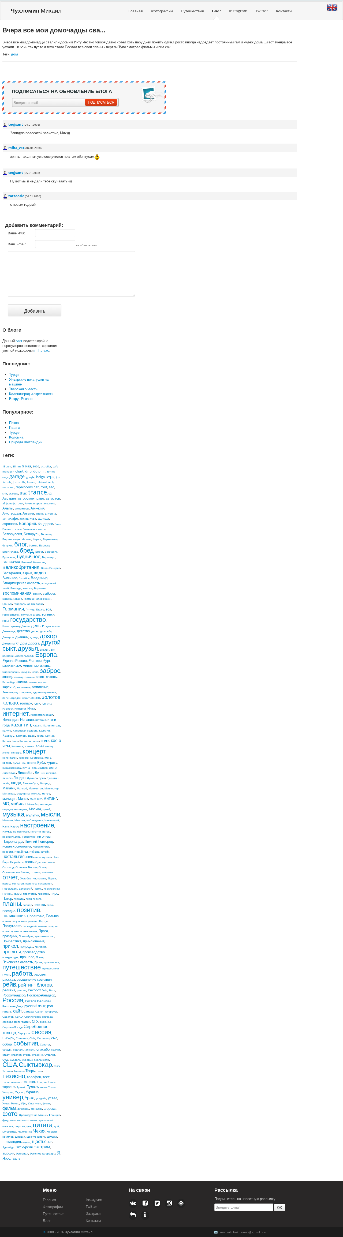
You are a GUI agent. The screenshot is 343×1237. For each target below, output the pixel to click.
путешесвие (51, 962)
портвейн (31, 921)
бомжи (33, 545)
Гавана (14, 427)
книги (45, 740)
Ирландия (10, 719)
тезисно (13, 1075)
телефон (34, 1076)
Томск (51, 1082)
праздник (9, 936)
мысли (50, 813)
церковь (20, 1126)
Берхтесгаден (11, 539)
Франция (54, 1115)
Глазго (40, 609)
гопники (48, 614)
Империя (20, 708)
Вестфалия (11, 573)
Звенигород (10, 692)
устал (52, 1098)
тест (46, 1076)
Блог (216, 10)
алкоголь (49, 503)
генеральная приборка (28, 604)
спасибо (43, 1049)
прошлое (27, 956)
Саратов (7, 1016)
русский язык (35, 1005)
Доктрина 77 (10, 643)
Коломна (16, 437)
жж (18, 665)
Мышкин (7, 820)
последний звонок (34, 926)
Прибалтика (11, 941)
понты (6, 921)
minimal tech (45, 482)
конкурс (16, 752)
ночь (30, 856)
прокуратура (10, 957)
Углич (51, 1087)
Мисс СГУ (36, 799)
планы (11, 903)
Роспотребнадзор (41, 995)
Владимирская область (21, 582)
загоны (29, 677)
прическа (40, 947)
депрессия (52, 626)
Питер (7, 898)
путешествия (50, 968)
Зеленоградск (11, 698)
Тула (31, 1086)
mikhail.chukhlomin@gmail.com (243, 1232)
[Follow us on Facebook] (133, 1203)
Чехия (39, 1131)
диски (35, 631)
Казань (37, 725)
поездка (8, 910)
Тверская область (23, 389)
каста (40, 735)
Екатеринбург (39, 660)
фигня (46, 1103)
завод (7, 676)
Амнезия (37, 508)
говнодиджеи (11, 614)
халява (21, 1120)
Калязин (44, 730)
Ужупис (19, 1092)
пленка (39, 904)
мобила (18, 804)
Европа (46, 654)
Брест (39, 551)
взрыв (27, 573)
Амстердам (11, 513)
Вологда (15, 588)
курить (52, 762)
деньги (37, 625)
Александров (33, 503)
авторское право (30, 498)
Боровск (44, 545)
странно (37, 1054)
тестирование (11, 1082)
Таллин (7, 1071)
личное (7, 778)
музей (46, 809)
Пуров (38, 962)
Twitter (261, 10)
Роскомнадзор (13, 995)
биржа (37, 539)
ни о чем (44, 836)
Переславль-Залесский (17, 888)
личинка (51, 773)
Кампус (8, 735)
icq (48, 476)
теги (39, 1071)
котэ (47, 757)
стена (27, 1054)
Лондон (19, 777)
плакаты (19, 899)
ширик (41, 1136)
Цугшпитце (9, 1131)
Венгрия (54, 568)
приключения (33, 941)
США (9, 1064)
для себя (45, 631)
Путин (6, 974)
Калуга (6, 730)
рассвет (40, 974)
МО (5, 804)
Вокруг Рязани (20, 398)
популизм (18, 921)
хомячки (32, 1120)
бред (27, 550)
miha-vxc (41, 350)
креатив (19, 762)
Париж (52, 878)
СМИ (32, 1038)
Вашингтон (11, 562)
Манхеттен (36, 788)
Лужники (52, 778)
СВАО (19, 1016)
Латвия (42, 768)
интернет (15, 713)
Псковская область (17, 961)
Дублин (44, 649)
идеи (37, 703)
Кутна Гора (30, 768)
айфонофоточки (12, 503)
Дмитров (8, 637)
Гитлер (30, 609)
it (53, 477)
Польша (52, 915)
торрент (8, 1086)
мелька (35, 793)
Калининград (52, 725)
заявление (40, 686)
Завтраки (93, 1213)
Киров (23, 741)
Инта (31, 708)
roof (43, 487)
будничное (28, 556)
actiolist (46, 466)
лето (53, 767)
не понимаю (21, 831)
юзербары (48, 1153)
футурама (8, 1120)
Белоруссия (12, 533)
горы (5, 621)
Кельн (6, 741)
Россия (12, 999)
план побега (34, 899)
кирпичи (34, 741)
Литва (39, 772)
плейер (27, 905)
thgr (23, 493)
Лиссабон (25, 772)
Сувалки (49, 1054)
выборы (49, 593)
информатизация (42, 715)
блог (19, 340)
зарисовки (23, 687)
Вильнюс (9, 577)
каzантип (21, 724)
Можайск (33, 804)
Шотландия (11, 1141)
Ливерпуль (9, 773)
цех (29, 1126)
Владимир (39, 577)
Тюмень (41, 1087)
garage (17, 476)
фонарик (36, 1109)
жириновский (10, 672)
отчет (10, 876)
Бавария (27, 523)
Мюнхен (19, 820)
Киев (15, 741)
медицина (23, 793)
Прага (43, 930)
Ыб (50, 1142)
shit (4, 493)
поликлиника (15, 916)
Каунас (49, 735)
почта (6, 931)
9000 (36, 466)
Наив (5, 826)
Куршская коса (11, 768)
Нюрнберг (16, 862)
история (40, 720)
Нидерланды (12, 841)
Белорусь (31, 533)
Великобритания (20, 567)
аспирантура (28, 518)
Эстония (35, 1153)
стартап (16, 1054)
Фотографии (162, 10)
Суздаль (15, 1060)
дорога (33, 643)
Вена (44, 568)
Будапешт (8, 557)
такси (57, 1066)
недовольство (11, 836)
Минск (23, 798)
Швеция (20, 1136)
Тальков (19, 1071)
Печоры (7, 893)
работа (22, 973)
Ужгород (7, 1092)
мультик (32, 815)
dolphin (39, 471)
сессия (41, 1031)
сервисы (45, 1022)
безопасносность (34, 529)
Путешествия (192, 10)
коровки (24, 757)
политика (36, 915)
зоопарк (26, 703)
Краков (6, 762)
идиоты (46, 703)
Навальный (51, 820)
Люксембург (30, 783)
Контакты (284, 10)
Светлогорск (32, 1016)
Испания (27, 719)
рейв (9, 984)
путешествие (21, 966)
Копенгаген (9, 757)
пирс (54, 893)
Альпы (7, 508)
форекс (50, 1108)
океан (50, 862)
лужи (42, 778)
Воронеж (40, 588)
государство (28, 619)
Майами (8, 788)
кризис (31, 762)
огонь (29, 861)
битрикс (7, 545)
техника (28, 1081)
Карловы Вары (25, 735)
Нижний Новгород (39, 841)
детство (23, 630)
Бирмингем (50, 539)
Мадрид (45, 783)
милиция (9, 798)
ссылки (55, 1049)
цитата (43, 1124)
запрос (42, 682)
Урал (29, 1098)
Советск (45, 1044)
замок (32, 682)
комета (29, 746)
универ (12, 1096)
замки (22, 681)
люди (16, 783)
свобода (47, 1016)
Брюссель (51, 551)
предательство (44, 936)
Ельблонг (8, 666)
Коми (39, 746)
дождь (34, 637)
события (25, 1043)
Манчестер (51, 788)
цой (56, 1126)
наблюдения (35, 820)
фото (9, 1113)
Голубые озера (30, 614)
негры (46, 831)
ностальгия (13, 856)
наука (7, 831)
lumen (31, 482)
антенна (50, 513)
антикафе (10, 518)
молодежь (20, 809)
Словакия (22, 1038)
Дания (25, 626)
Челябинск (25, 1131)
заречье (8, 686)
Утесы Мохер (10, 1103)
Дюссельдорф (24, 656)
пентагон (18, 883)
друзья (28, 648)
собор (7, 1044)
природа (26, 946)
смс (54, 1038)
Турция (14, 374)
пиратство (29, 893)
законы (51, 676)
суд (5, 1059)
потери (52, 926)
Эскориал (22, 1153)
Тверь (30, 1070)
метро (46, 793)
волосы (27, 588)
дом (23, 643)
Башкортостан (11, 529)
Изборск (7, 708)
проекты (11, 951)
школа (52, 1136)
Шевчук (31, 1136)
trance (37, 492)
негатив (36, 831)
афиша (43, 518)
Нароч (14, 826)
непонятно (29, 836)
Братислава (10, 551)
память (42, 878)
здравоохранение (44, 692)
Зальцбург (9, 682)
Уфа (23, 1103)
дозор (48, 635)
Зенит (26, 698)
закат (40, 676)
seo (51, 487)
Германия (13, 608)
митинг (50, 798)
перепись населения (38, 883)
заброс (50, 670)
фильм (9, 1108)
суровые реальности (35, 1060)
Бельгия (46, 534)
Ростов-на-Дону (12, 1006)
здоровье (25, 692)
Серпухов (24, 1033)
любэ (5, 783)
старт (6, 1054)
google (30, 477)
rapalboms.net (27, 487)
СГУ (35, 1021)
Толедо (41, 1082)
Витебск (24, 578)
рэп (50, 1005)
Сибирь (8, 1038)
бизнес (26, 539)
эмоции (8, 1153)
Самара (29, 1011)
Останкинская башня (15, 872)
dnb (28, 471)
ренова (21, 990)
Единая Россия (14, 660)
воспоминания (17, 593)
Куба (41, 762)
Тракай (21, 1087)
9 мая (26, 466)
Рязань (7, 1011)
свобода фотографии (16, 1022)
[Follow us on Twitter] (145, 1203)
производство (34, 952)
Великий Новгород (33, 562)
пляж (50, 905)
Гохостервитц (11, 626)
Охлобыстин (28, 878)
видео (40, 573)
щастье (39, 1141)
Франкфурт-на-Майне (33, 1115)
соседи (7, 1049)
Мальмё (22, 788)
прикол (10, 946)
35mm (17, 466)
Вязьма (7, 599)
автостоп (53, 498)
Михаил (36, 10)
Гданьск (7, 604)
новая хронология (16, 846)
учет (38, 1103)
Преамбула (26, 936)
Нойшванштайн (39, 851)
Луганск (32, 778)
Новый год (21, 851)
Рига (52, 990)
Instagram (238, 10)
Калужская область (25, 730)
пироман (43, 893)
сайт (17, 1011)
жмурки (25, 672)
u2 (50, 493)
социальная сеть (24, 1049)
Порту (43, 921)
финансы (23, 1109)
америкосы (22, 508)
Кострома (36, 757)
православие (28, 931)
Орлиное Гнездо (26, 867)
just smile (19, 482)
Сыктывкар (35, 1064)
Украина (32, 1091)
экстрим (42, 1147)
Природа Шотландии (25, 442)
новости (7, 851)
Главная (135, 10)
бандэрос (45, 523)
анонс (39, 513)
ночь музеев (43, 857)
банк (58, 524)
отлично (47, 872)
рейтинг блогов (35, 984)
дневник (21, 637)
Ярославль (11, 1158)
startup (13, 493)
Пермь (38, 888)
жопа (35, 672)
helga (40, 476)
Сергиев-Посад (12, 1027)
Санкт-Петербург (46, 1011)
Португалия (11, 925)
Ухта (31, 1103)
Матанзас (8, 793)
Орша (42, 867)
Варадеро (48, 557)
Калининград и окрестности (31, 393)
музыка (13, 813)
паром (6, 883)
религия (8, 990)
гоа (48, 609)
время (37, 593)
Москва (35, 809)
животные (31, 665)
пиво (17, 893)
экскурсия (24, 1147)
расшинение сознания (34, 979)
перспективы (52, 888)
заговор (18, 677)
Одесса (40, 862)
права (15, 931)
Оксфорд (8, 867)
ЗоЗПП (35, 698)
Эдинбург (8, 1147)
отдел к (35, 872)
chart (19, 471)
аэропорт (9, 523)
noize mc (8, 487)
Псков (14, 422)
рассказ (8, 979)
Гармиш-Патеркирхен (37, 599)
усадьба (41, 1098)
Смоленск (43, 1038)
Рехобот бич (37, 990)
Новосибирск (41, 846)
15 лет (6, 466)
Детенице (8, 631)
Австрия (9, 498)
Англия (28, 513)
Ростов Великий (38, 1001)
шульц (27, 1142)
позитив (28, 909)
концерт (34, 751)
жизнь (45, 665)
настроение (37, 824)
